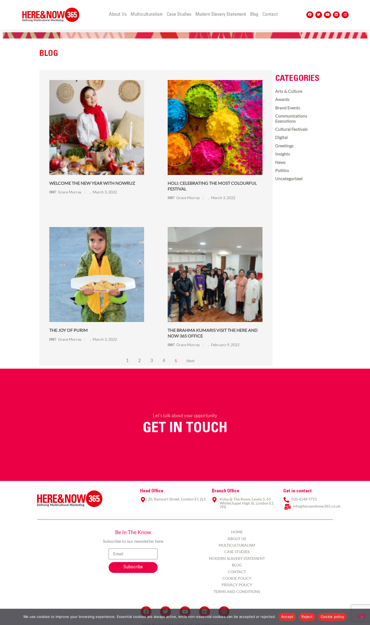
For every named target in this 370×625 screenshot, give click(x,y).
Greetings (284, 145)
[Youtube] (327, 14)
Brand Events (287, 107)
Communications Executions (291, 118)
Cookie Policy (236, 578)
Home (237, 532)
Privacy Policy (237, 584)
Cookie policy (332, 616)
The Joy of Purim (68, 330)
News (280, 162)
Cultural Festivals (291, 129)
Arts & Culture (288, 91)
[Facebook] (309, 14)
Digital (281, 137)
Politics (282, 170)
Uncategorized (289, 178)
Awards (282, 99)
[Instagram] (345, 14)
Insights (282, 153)
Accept (287, 616)
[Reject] (361, 616)
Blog (254, 14)
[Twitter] (318, 14)
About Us (118, 14)
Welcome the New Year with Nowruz (92, 183)
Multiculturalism (147, 14)
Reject (307, 616)
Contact (270, 14)
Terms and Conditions (237, 591)
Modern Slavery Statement (220, 14)
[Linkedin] (336, 14)
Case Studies (179, 14)
